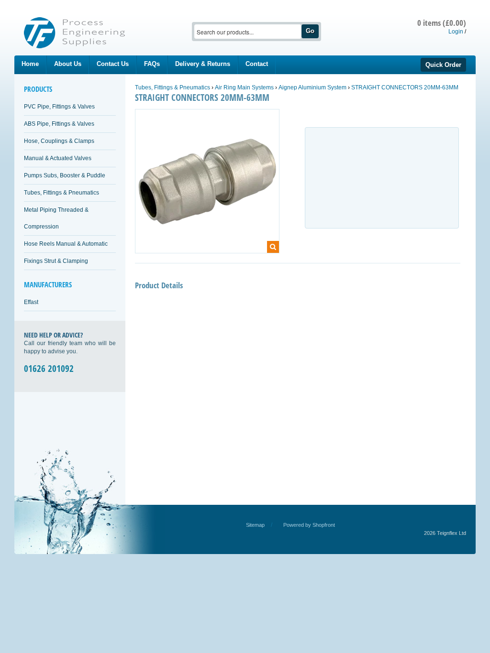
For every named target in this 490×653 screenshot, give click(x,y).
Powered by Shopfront (309, 525)
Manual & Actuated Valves (57, 158)
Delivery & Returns (202, 63)
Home (30, 63)
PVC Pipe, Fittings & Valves (59, 106)
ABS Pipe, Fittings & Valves (59, 123)
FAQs (152, 63)
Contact (256, 63)
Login (455, 31)
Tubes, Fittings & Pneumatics (61, 192)
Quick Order (443, 64)
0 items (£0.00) (441, 22)
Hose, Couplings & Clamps (59, 141)
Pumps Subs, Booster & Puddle (64, 175)
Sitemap (255, 525)
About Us (67, 63)
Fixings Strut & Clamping (56, 261)
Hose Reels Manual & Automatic (66, 243)
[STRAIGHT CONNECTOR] (207, 185)
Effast (31, 302)
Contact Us (113, 63)
